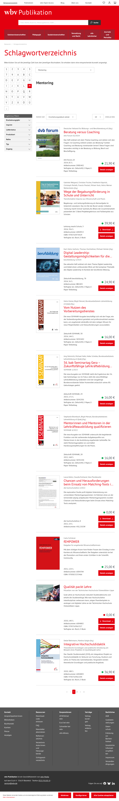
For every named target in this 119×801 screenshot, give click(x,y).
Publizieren (28, 3)
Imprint (9, 125)
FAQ (37, 725)
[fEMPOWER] (48, 553)
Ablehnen (65, 795)
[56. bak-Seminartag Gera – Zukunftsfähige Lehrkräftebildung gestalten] (48, 371)
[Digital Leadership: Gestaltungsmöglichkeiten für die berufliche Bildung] (48, 264)
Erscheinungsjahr (13, 120)
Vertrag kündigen (88, 719)
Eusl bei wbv (64, 722)
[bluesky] (108, 784)
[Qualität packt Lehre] (48, 593)
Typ (7, 144)
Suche (96, 22)
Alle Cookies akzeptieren (104, 795)
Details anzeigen (106, 169)
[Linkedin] (113, 784)
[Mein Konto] (109, 2)
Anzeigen (8, 735)
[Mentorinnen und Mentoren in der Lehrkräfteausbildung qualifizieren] (48, 431)
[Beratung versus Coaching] (48, 143)
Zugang (9, 149)
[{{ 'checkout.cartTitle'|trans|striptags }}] (115, 3)
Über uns (74, 3)
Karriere (7, 727)
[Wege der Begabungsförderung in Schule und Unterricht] (48, 197)
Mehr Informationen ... (9, 797)
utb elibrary (63, 733)
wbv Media (44, 777)
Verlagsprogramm (10, 3)
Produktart (10, 134)
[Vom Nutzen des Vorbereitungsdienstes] (48, 316)
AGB (107, 716)
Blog (62, 3)
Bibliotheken (9, 720)
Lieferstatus (11, 130)
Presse (6, 731)
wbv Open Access (47, 3)
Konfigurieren (81, 795)
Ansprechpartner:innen (13, 716)
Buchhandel (9, 723)
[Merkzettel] (103, 2)
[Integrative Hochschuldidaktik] (48, 655)
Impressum (110, 757)
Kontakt (88, 3)
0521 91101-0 (44, 780)
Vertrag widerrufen (88, 728)
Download (106, 229)
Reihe (8, 139)
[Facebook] (104, 784)
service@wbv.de (10, 783)
